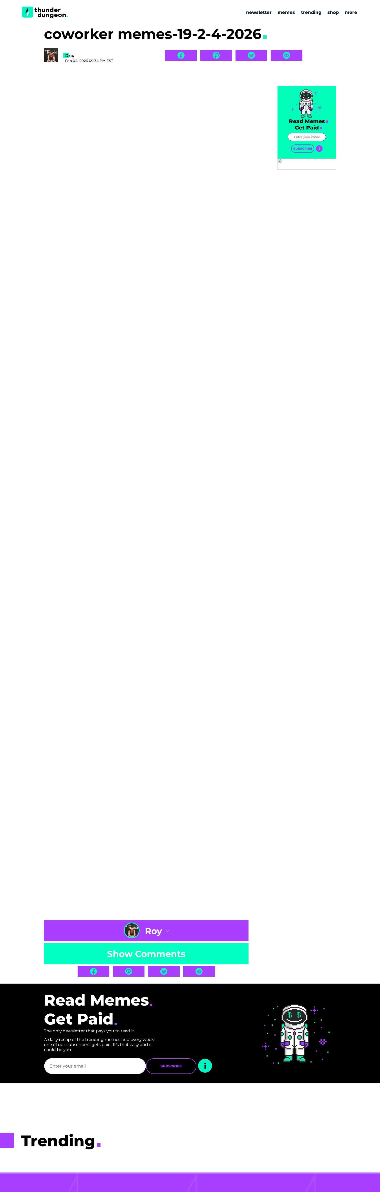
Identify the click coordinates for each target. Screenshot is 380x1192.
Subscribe (302, 149)
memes (286, 12)
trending (311, 12)
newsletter (259, 12)
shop (333, 12)
